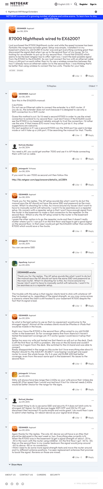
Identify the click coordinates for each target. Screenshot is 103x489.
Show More (16, 464)
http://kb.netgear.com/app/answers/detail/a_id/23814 (39, 179)
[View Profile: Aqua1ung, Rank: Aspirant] (14, 263)
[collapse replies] (6, 93)
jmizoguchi (23, 168)
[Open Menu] (96, 12)
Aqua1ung (23, 262)
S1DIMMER (21, 28)
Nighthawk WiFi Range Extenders (23, 11)
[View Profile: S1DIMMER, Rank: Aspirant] (12, 29)
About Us (10, 475)
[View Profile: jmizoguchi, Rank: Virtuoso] (14, 170)
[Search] (75, 4)
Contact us (26, 475)
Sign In (93, 4)
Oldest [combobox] (93, 86)
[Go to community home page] (19, 4)
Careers (41, 475)
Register (84, 4)
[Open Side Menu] (7, 4)
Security (55, 475)
